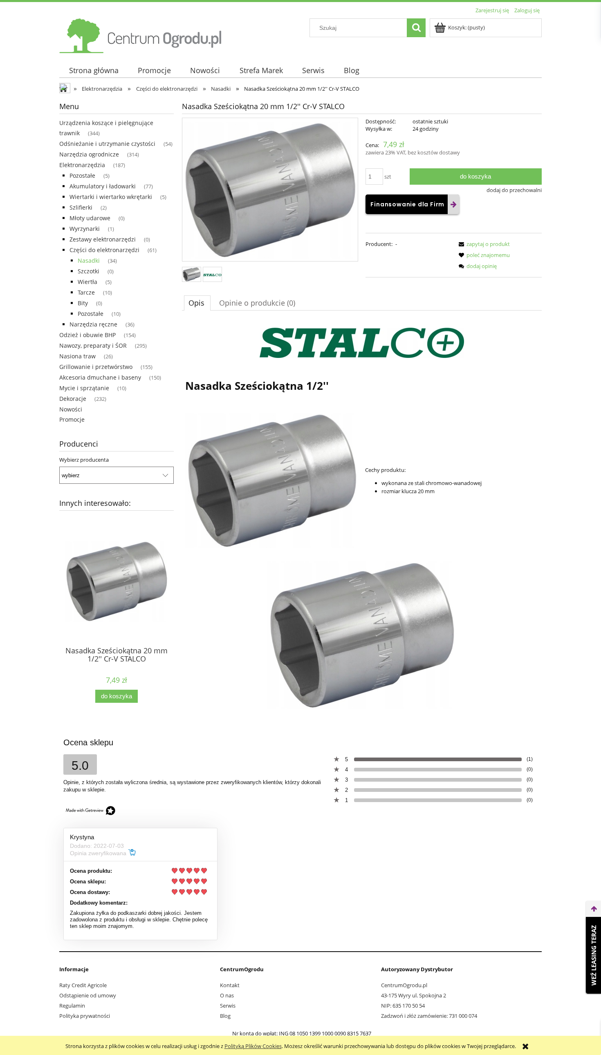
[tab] (197, 302)
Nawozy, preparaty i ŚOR (93, 345)
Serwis (227, 1005)
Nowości (70, 409)
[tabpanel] (362, 518)
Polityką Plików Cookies (253, 1046)
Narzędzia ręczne (93, 324)
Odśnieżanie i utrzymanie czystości (107, 144)
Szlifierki (81, 207)
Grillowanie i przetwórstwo (95, 367)
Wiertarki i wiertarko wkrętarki (111, 197)
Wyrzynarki (85, 228)
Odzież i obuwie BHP (87, 335)
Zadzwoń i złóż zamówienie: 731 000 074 (429, 1015)
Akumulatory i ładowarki (103, 186)
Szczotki (88, 271)
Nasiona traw (77, 356)
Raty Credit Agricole (83, 985)
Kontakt (230, 985)
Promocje (72, 419)
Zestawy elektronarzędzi (103, 239)
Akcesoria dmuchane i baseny (100, 377)
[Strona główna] (141, 34)
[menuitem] (93, 70)
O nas (227, 995)
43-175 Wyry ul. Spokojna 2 (413, 995)
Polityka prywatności (84, 1015)
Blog (225, 1015)
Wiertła (87, 282)
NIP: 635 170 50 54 (403, 1005)
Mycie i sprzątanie (84, 388)
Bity (83, 303)
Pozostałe (82, 175)
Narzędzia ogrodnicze (89, 154)
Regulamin (72, 1005)
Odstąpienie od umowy (87, 995)
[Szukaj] (416, 27)
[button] (483, 244)
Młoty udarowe (90, 218)
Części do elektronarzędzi (104, 250)
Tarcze (86, 292)
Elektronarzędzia (82, 165)
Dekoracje (72, 398)
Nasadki (89, 260)
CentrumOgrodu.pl (404, 985)
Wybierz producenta (84, 460)
